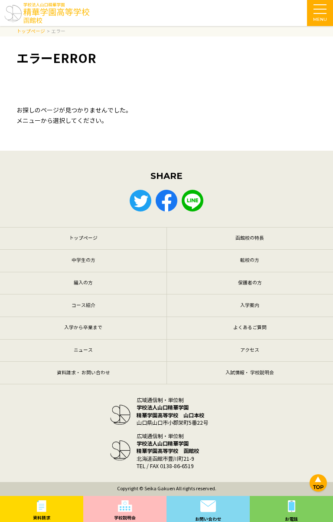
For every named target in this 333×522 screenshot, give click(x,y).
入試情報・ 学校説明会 (249, 373)
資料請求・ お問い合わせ (83, 373)
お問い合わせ (208, 519)
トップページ (83, 238)
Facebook (166, 200)
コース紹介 (83, 305)
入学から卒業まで (83, 327)
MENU (320, 19)
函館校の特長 (249, 238)
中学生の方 (83, 260)
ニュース (83, 350)
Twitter (140, 200)
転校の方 (249, 260)
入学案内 (249, 305)
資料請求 (41, 518)
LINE (192, 200)
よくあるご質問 (250, 327)
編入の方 (83, 283)
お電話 (291, 519)
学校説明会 (125, 518)
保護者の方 (250, 283)
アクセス (249, 350)
